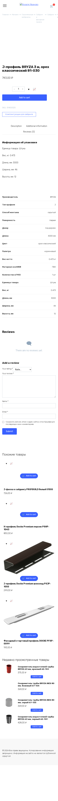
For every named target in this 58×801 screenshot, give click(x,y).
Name (5, 401)
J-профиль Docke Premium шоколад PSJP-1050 (27, 585)
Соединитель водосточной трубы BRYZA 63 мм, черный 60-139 (36, 718)
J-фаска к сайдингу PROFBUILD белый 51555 (28, 489)
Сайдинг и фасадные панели (40, 18)
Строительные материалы (27, 16)
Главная (5, 15)
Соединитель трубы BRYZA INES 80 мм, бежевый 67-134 (36, 684)
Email (5, 412)
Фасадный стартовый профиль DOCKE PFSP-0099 (29, 642)
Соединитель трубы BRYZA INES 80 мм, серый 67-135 (36, 701)
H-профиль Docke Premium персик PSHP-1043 (26, 528)
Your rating (7, 369)
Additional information (36, 126)
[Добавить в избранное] (28, 88)
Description (16, 126)
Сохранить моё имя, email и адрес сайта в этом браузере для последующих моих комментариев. (30, 423)
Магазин (15, 15)
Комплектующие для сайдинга (19, 114)
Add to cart (24, 97)
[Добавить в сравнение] (34, 88)
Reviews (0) (29, 132)
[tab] (16, 126)
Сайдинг (50, 15)
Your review (8, 373)
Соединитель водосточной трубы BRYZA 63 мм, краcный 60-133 (36, 668)
